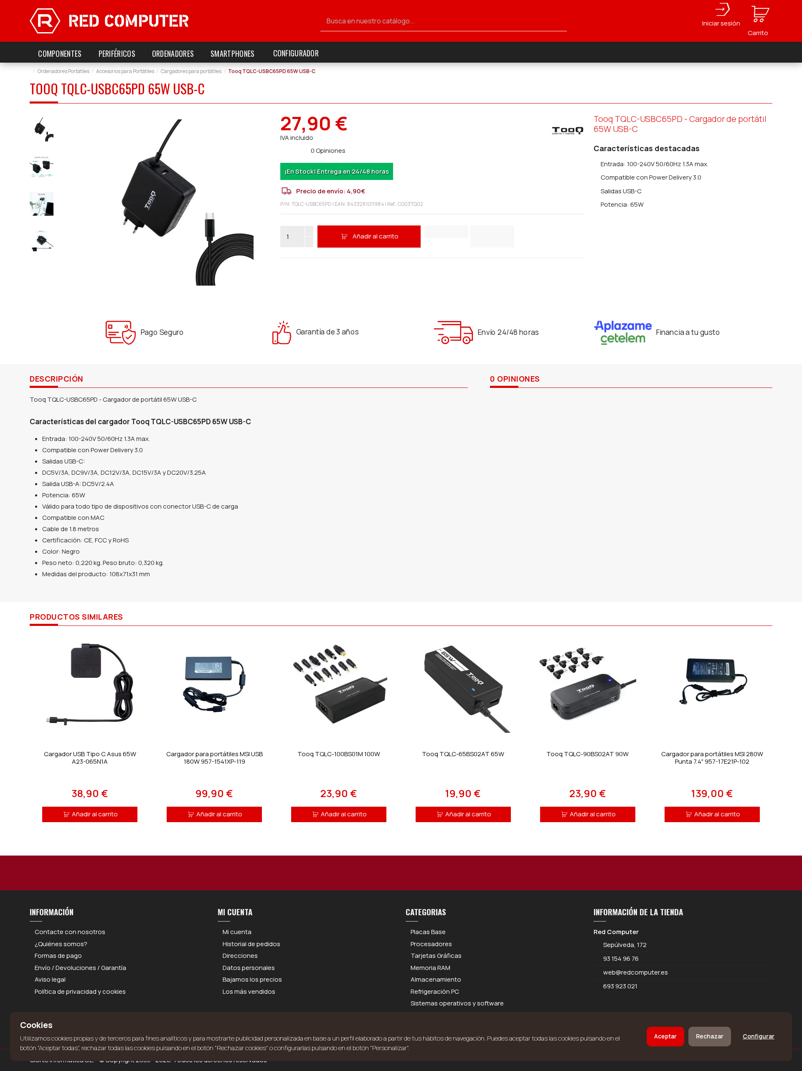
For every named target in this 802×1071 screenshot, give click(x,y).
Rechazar (709, 1036)
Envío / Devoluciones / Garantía (80, 967)
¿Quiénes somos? (61, 943)
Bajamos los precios (252, 979)
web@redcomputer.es (635, 972)
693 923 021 (619, 986)
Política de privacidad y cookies (80, 991)
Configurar (758, 1036)
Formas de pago (58, 955)
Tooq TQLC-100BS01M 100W (338, 753)
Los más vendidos (249, 991)
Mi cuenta (237, 931)
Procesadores (431, 943)
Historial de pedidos (251, 943)
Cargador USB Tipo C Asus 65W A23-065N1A (90, 757)
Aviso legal (50, 979)
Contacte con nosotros (70, 931)
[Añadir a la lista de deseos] (446, 231)
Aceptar (665, 1036)
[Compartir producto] (492, 236)
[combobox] (443, 21)
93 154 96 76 (621, 958)
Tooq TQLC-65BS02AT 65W (463, 753)
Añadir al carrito (375, 236)
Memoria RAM (430, 967)
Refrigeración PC (435, 991)
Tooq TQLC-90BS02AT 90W (587, 753)
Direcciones (240, 955)
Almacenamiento (436, 979)
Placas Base (428, 931)
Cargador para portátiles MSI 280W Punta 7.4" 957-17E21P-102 (712, 757)
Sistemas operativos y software (457, 1003)
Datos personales (249, 967)
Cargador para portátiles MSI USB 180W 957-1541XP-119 (214, 757)
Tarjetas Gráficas (436, 955)
